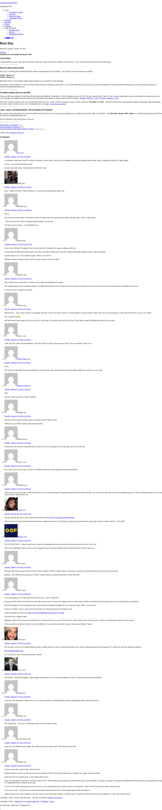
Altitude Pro (18, 801)
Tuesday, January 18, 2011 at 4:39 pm (17, 567)
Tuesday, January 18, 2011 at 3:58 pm (17, 466)
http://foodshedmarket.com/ (13, 651)
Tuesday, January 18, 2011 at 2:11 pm (17, 309)
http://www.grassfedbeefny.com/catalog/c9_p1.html (46, 613)
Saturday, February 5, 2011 (89, 98)
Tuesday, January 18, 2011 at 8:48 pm (17, 697)
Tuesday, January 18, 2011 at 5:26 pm (17, 643)
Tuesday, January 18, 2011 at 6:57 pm (17, 674)
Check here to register (57, 104)
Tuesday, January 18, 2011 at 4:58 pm (17, 594)
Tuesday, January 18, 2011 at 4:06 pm (17, 489)
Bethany (20, 537)
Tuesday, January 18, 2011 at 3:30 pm (17, 363)
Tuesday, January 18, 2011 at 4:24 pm (17, 540)
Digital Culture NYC (55, 798)
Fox (19, 153)
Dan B (20, 510)
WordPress (44, 801)
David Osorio (22, 359)
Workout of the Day (17, 133)
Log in (52, 801)
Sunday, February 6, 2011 (110, 98)
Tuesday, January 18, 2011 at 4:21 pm (17, 514)
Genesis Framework (32, 801)
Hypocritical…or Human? (9, 125)
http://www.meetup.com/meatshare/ (62, 517)
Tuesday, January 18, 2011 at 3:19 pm (17, 340)
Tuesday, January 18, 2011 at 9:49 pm (17, 766)
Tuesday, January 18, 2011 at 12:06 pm (18, 210)
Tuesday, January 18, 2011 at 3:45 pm (17, 443)
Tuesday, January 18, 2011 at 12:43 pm (18, 279)
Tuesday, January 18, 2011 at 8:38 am (17, 157)
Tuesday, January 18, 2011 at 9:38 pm (17, 743)
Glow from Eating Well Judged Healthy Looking (17, 129)
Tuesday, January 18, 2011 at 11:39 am (17, 187)
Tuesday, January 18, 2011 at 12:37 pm (18, 244)
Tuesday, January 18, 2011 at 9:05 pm (17, 720)
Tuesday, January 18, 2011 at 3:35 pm (17, 416)
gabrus (20, 693)
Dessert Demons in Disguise (10, 127)
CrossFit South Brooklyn (8, 3)
